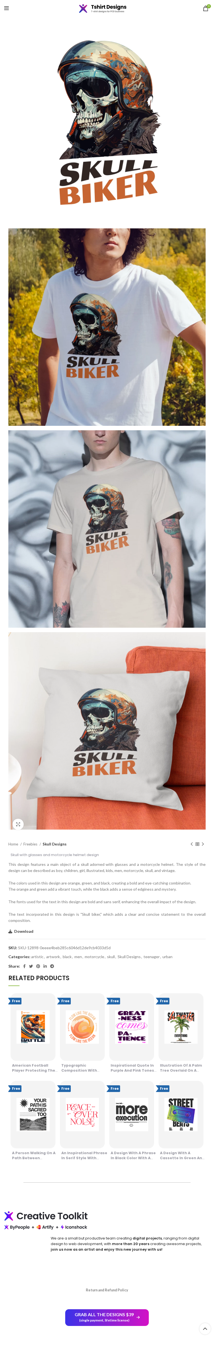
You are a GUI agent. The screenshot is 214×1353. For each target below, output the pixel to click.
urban (167, 956)
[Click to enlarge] (18, 824)
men (78, 956)
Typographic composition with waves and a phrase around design (81, 1073)
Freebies (30, 844)
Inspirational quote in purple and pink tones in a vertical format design (132, 1073)
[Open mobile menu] (6, 8)
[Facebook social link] (24, 966)
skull (111, 956)
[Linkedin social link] (45, 966)
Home (13, 844)
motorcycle (94, 956)
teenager (152, 956)
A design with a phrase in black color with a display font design (133, 1158)
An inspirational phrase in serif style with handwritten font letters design (84, 1160)
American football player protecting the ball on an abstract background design (33, 1073)
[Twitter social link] (31, 966)
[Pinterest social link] (38, 966)
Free (16, 1001)
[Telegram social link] (52, 966)
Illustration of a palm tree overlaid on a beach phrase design (181, 1070)
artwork (53, 956)
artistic (37, 956)
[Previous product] (191, 844)
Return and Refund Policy (107, 1290)
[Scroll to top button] (205, 1328)
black (67, 956)
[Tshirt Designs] (107, 8)
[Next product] (203, 844)
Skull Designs (55, 844)
